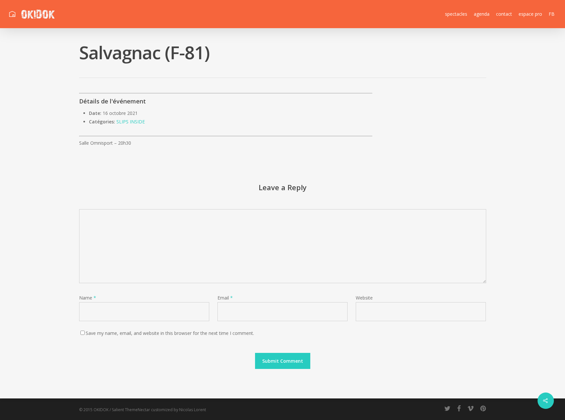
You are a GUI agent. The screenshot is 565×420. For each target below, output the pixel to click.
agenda (481, 14)
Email (225, 298)
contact (504, 14)
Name (87, 298)
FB (552, 14)
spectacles (456, 14)
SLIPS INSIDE (130, 122)
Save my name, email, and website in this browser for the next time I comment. (170, 333)
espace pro (530, 14)
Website (364, 298)
